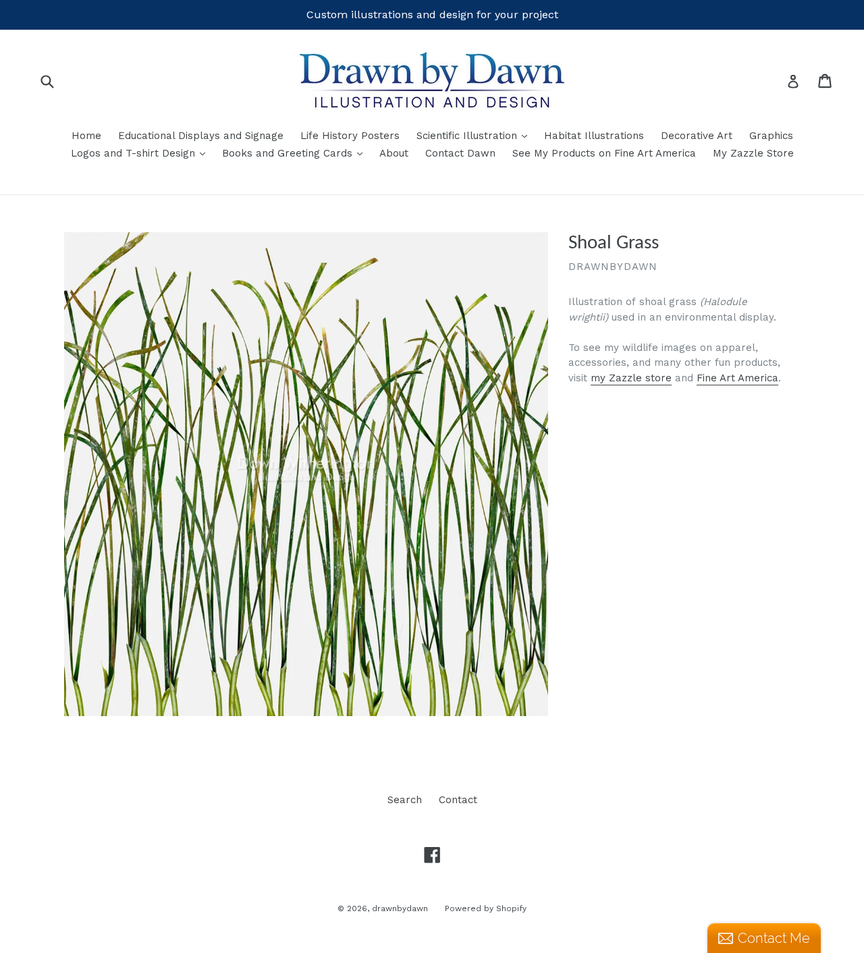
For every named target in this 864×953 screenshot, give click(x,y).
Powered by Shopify (485, 908)
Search (404, 800)
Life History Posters (350, 136)
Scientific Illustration (475, 135)
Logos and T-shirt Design (141, 152)
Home (86, 136)
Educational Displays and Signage (201, 136)
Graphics (771, 136)
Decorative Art (696, 136)
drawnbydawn (400, 908)
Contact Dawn (460, 153)
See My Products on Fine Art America (604, 153)
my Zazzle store (631, 378)
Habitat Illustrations (594, 136)
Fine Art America (737, 378)
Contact (458, 800)
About (393, 153)
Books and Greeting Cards (295, 152)
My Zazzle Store (753, 153)
